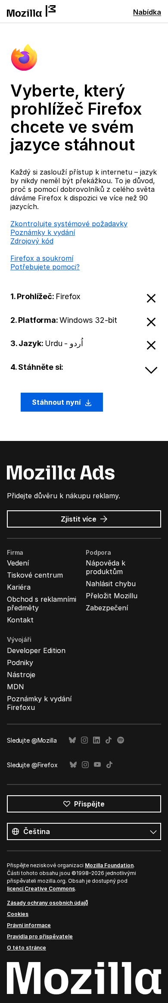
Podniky (20, 662)
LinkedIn (96, 740)
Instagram (84, 740)
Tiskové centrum (35, 575)
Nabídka (147, 12)
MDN (15, 686)
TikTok (108, 740)
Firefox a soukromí (41, 258)
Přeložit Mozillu (111, 595)
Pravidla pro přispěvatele (40, 936)
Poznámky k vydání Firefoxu (39, 703)
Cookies (17, 914)
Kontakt (20, 620)
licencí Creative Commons (41, 888)
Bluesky (72, 740)
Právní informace (29, 925)
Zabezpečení (107, 607)
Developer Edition (36, 650)
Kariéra (19, 587)
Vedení (18, 563)
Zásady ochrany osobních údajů (47, 903)
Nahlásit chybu (111, 583)
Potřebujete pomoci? (45, 266)
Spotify (120, 740)
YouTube (97, 764)
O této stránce (26, 947)
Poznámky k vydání (42, 232)
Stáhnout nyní (57, 402)
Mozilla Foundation (109, 865)
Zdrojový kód (31, 241)
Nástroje (21, 674)
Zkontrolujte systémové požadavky (69, 223)
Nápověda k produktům (105, 567)
